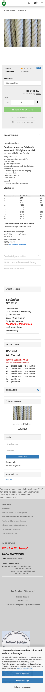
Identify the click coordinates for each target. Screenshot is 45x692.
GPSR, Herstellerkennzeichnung (20, 262)
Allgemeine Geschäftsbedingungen (14, 525)
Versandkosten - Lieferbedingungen (14, 512)
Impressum (6, 508)
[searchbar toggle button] (29, 3)
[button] (7, 102)
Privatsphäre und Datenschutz (12, 529)
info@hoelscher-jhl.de (17, 245)
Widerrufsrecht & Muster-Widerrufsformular (17, 517)
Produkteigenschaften (15, 256)
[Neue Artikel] (38, 390)
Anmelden (22, 457)
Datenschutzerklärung (24, 668)
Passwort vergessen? (13, 466)
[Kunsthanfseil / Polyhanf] (22, 32)
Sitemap (9, 479)
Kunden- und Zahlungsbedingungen (14, 521)
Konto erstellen (11, 462)
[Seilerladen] (3, 3)
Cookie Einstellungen (9, 533)
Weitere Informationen (22, 687)
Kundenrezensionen (14, 268)
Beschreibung (11, 135)
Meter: (6, 98)
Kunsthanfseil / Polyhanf (22, 424)
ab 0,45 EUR (22, 429)
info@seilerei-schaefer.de (15, 558)
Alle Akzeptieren (22, 673)
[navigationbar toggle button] (42, 3)
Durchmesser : (9, 78)
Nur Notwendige (22, 681)
